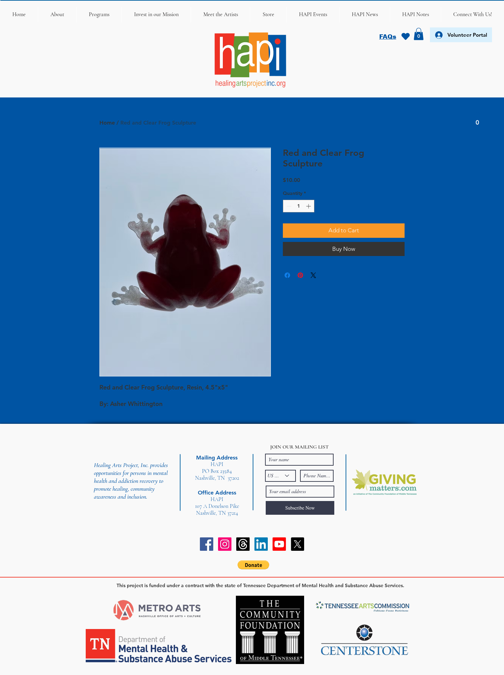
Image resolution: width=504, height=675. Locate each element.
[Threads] (243, 544)
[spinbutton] (298, 206)
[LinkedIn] (261, 544)
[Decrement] (288, 206)
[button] (57, 14)
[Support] (405, 36)
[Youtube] (279, 544)
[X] (297, 544)
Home (107, 122)
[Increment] (309, 206)
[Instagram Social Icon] (224, 544)
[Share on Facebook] (287, 275)
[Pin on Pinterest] (300, 275)
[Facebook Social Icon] (206, 544)
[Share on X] (313, 275)
